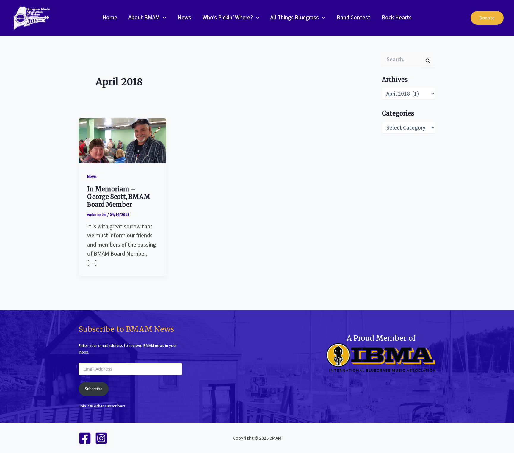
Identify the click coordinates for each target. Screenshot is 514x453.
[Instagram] (101, 438)
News (184, 18)
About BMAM (144, 18)
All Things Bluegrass (294, 18)
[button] (163, 17)
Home (109, 18)
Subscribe (94, 389)
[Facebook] (85, 438)
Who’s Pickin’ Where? (228, 18)
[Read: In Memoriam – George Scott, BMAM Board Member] (122, 140)
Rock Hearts (397, 18)
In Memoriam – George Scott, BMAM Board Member (118, 196)
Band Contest (353, 18)
